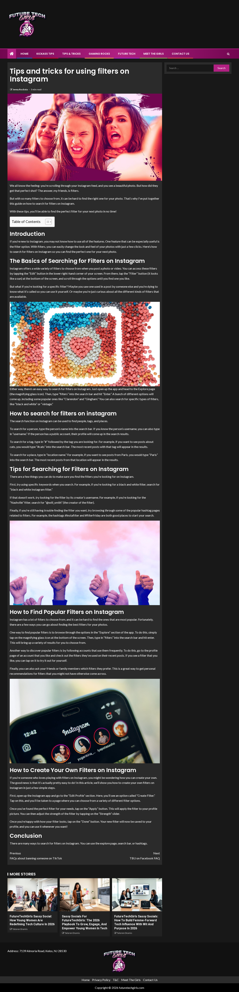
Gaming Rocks (99, 54)
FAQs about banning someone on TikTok (36, 855)
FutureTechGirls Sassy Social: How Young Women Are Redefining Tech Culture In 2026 (32, 920)
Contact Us (180, 54)
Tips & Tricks (71, 54)
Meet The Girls (153, 54)
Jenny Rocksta (20, 89)
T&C (116, 980)
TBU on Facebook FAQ (145, 855)
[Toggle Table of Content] (46, 222)
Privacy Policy (101, 980)
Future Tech (126, 54)
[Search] (228, 53)
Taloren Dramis (20, 929)
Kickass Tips (45, 54)
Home (24, 54)
